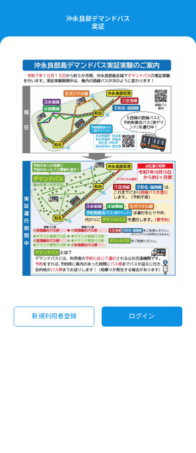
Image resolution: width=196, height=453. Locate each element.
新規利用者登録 (54, 315)
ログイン (142, 315)
